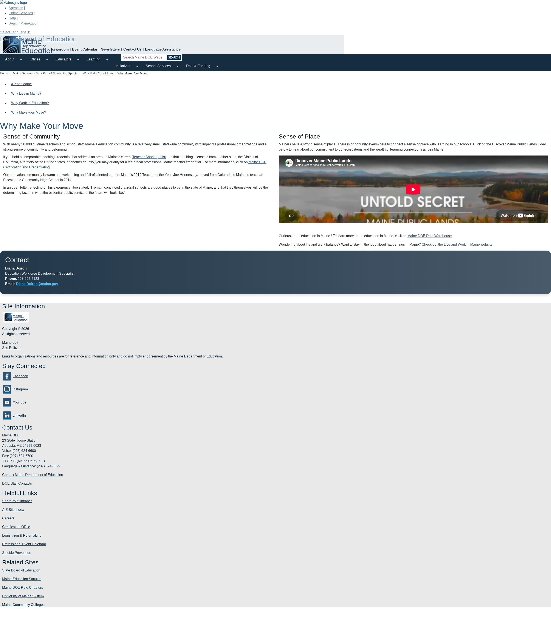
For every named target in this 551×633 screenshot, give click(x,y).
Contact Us (132, 49)
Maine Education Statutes (21, 579)
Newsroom (60, 49)
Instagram (20, 389)
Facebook (20, 376)
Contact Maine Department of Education (32, 475)
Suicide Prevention (16, 552)
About (7, 61)
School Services (156, 67)
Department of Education (38, 39)
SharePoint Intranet (17, 501)
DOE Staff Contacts (17, 483)
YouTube (19, 402)
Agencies (16, 8)
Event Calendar (84, 49)
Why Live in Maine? (26, 93)
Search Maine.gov (22, 23)
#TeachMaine (21, 84)
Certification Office (16, 527)
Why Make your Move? (28, 112)
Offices (32, 61)
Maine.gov (10, 342)
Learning (91, 61)
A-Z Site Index (13, 509)
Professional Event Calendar (24, 544)
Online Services (21, 13)
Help (12, 18)
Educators (61, 61)
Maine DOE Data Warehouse (429, 236)
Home (4, 73)
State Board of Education (21, 570)
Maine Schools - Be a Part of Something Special (46, 73)
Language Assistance (163, 49)
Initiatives (120, 67)
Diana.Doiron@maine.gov (37, 284)
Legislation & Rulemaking (22, 535)
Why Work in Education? (30, 103)
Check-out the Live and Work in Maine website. (458, 244)
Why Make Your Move (98, 73)
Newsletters (110, 49)
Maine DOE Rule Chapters (22, 587)
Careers (8, 518)
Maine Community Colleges (23, 605)
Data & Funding (195, 67)
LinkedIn (19, 415)
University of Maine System (23, 596)
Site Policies (11, 348)
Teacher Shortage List (149, 157)
